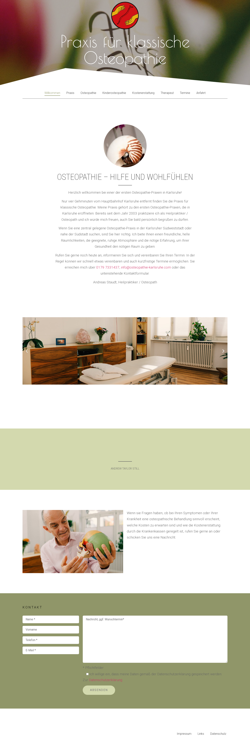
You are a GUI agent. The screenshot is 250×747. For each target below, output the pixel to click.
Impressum (184, 733)
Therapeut (167, 93)
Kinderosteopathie (114, 93)
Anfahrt (201, 93)
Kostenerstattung (143, 93)
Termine (185, 93)
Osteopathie (88, 93)
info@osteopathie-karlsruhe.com (146, 267)
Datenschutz (218, 733)
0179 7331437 (107, 267)
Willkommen (52, 93)
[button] (26, 351)
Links (201, 733)
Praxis (70, 93)
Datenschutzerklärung (105, 680)
